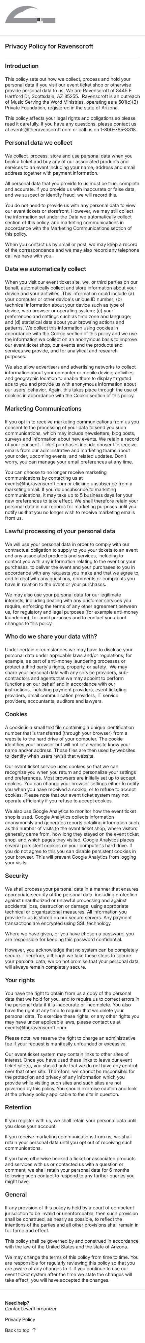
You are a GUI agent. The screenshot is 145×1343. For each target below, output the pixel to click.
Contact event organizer (31, 1308)
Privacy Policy (20, 1319)
